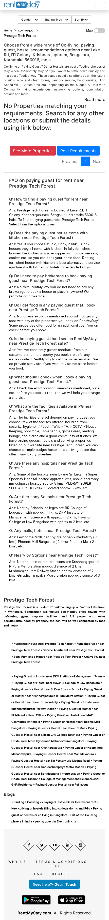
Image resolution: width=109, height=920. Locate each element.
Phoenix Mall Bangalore (36, 542)
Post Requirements (78, 150)
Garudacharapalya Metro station (42, 576)
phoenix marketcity (77, 537)
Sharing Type (54, 19)
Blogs (59, 874)
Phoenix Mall (79, 542)
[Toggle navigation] (100, 5)
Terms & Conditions (61, 862)
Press (53, 866)
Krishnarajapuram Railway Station (35, 571)
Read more (94, 99)
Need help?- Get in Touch (54, 884)
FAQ (38, 874)
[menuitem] (70, 161)
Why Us (17, 862)
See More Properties (32, 150)
